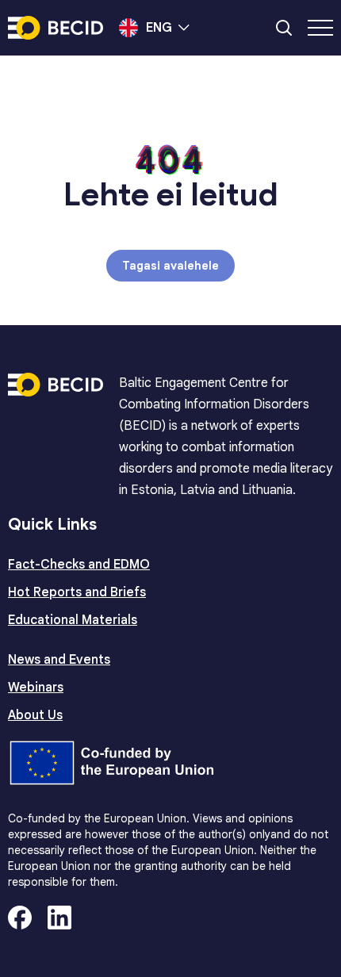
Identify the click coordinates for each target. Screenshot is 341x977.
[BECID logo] (55, 28)
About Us (35, 715)
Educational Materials (72, 620)
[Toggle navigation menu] (320, 27)
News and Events (59, 660)
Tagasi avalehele (170, 266)
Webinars (35, 687)
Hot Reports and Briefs (77, 592)
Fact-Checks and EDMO (79, 565)
